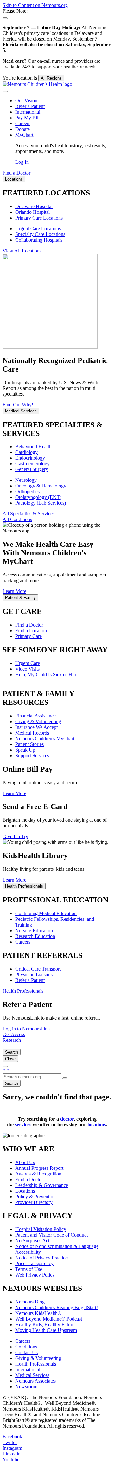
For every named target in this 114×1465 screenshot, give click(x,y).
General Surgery (31, 469)
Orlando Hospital (32, 212)
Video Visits (27, 669)
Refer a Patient (30, 106)
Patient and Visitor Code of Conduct (51, 1235)
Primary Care (28, 636)
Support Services (32, 755)
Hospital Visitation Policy (40, 1229)
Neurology (26, 480)
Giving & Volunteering (38, 721)
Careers (22, 123)
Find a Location (31, 630)
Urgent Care (27, 663)
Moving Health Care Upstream (46, 1330)
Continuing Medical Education (46, 913)
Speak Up (25, 750)
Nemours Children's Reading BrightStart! (56, 1307)
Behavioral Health (33, 446)
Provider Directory (34, 1202)
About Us (25, 1162)
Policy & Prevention (35, 1196)
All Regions (51, 78)
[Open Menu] (5, 1066)
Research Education (35, 936)
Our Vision (26, 100)
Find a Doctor (29, 624)
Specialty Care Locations (40, 234)
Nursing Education (34, 930)
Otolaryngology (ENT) (38, 497)
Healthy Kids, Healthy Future (44, 1324)
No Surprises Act (32, 1240)
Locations (25, 1191)
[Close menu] (5, 91)
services (23, 1124)
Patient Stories (29, 744)
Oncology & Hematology (40, 485)
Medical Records (32, 733)
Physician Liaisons (34, 974)
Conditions (26, 1346)
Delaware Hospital (34, 206)
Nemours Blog (30, 1301)
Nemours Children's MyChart (44, 738)
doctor (67, 1119)
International (27, 112)
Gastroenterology (32, 463)
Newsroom (26, 1386)
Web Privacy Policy (35, 1274)
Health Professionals (35, 1363)
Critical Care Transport (38, 968)
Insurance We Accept (36, 727)
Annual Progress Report (39, 1168)
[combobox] (32, 1076)
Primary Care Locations (39, 217)
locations (96, 1124)
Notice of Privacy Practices (42, 1257)
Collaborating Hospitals (38, 240)
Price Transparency (34, 1263)
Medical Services (32, 1375)
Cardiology (26, 452)
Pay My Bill (27, 117)
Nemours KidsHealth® (38, 1313)
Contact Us (26, 1352)
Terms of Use (28, 1269)
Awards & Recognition (38, 1173)
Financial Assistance (35, 715)
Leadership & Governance (41, 1185)
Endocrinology (30, 458)
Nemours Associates (35, 1381)
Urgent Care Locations (38, 228)
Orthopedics (27, 491)
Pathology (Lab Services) (40, 503)
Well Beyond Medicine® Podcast (48, 1319)
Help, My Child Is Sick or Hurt (46, 674)
